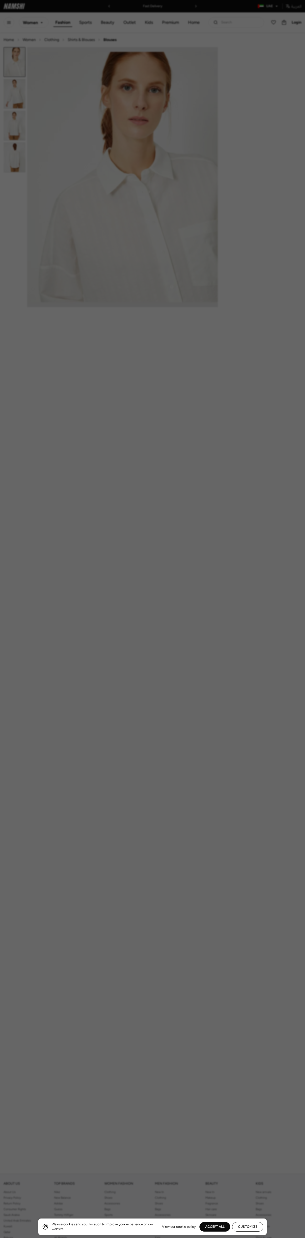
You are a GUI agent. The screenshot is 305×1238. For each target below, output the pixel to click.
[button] (152, 619)
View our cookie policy (179, 1227)
